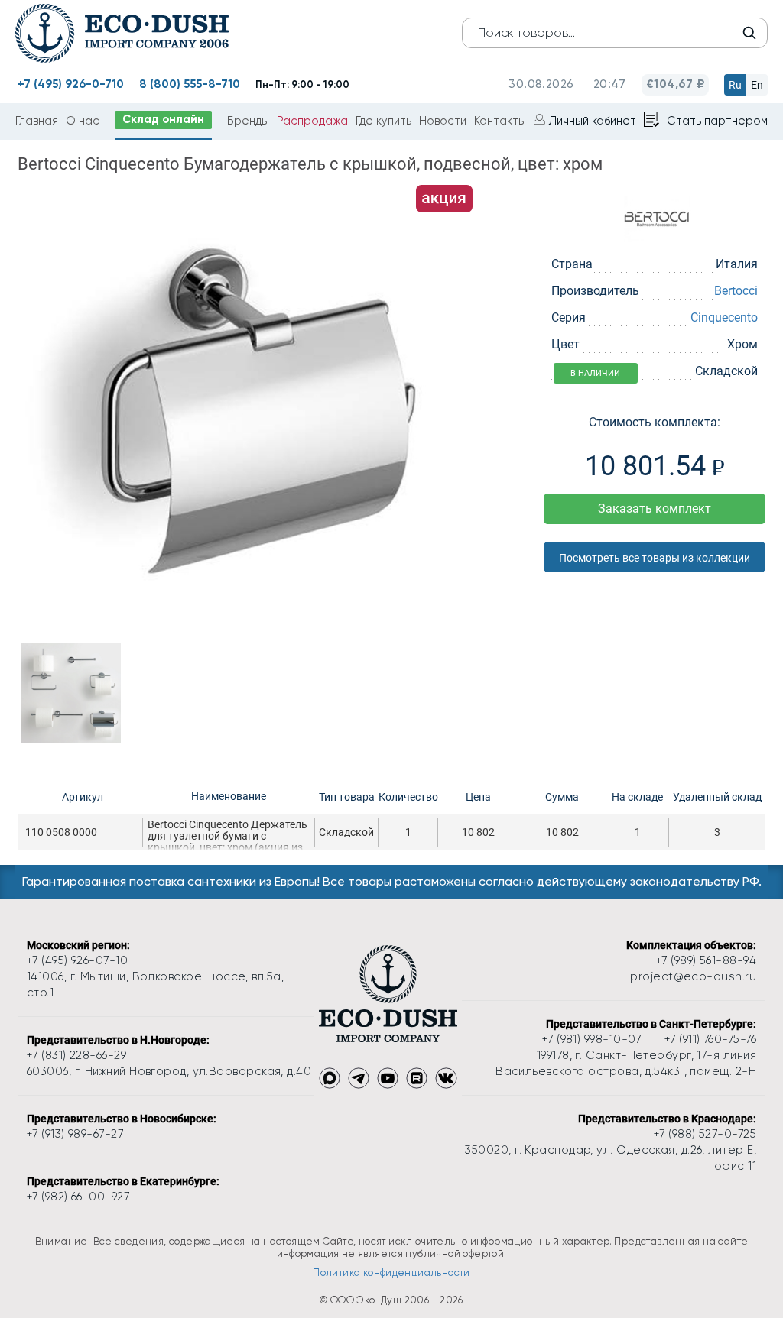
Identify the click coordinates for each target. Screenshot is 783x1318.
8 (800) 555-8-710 (189, 84)
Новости (442, 121)
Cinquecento (724, 317)
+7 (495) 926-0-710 (71, 84)
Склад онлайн (163, 119)
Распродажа (312, 121)
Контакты (500, 121)
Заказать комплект (654, 508)
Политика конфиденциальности (391, 1272)
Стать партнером (717, 121)
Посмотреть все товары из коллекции (654, 558)
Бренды (248, 121)
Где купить (383, 121)
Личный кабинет (592, 121)
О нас (82, 121)
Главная (36, 121)
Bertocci (736, 290)
